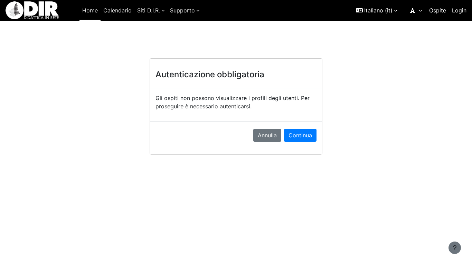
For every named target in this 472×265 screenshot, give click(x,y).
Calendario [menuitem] (117, 10)
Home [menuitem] (90, 10)
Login (459, 10)
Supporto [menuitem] (182, 10)
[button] (376, 10)
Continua (300, 135)
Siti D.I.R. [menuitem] (148, 10)
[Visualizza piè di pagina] (455, 248)
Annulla (267, 135)
